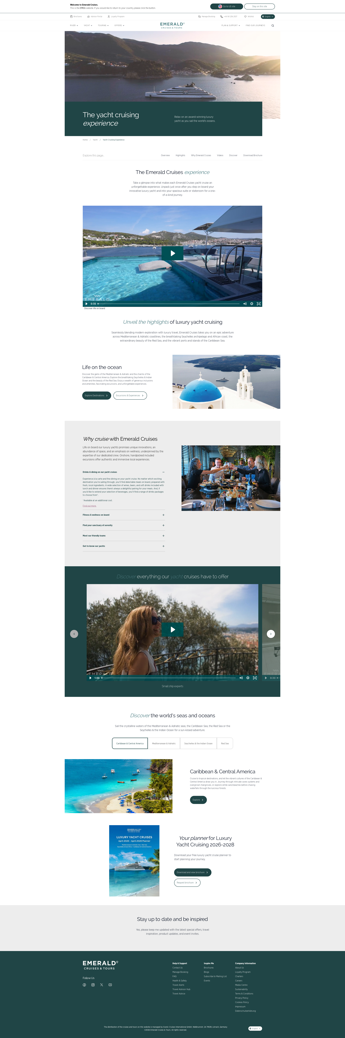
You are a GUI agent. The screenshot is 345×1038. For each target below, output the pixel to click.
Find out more (89, 506)
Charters (239, 976)
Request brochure (185, 883)
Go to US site (229, 6)
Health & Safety (179, 981)
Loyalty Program (118, 17)
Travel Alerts (178, 985)
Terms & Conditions (244, 994)
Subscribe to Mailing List (215, 976)
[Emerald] (172, 25)
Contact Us (177, 968)
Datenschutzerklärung (245, 1011)
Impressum (240, 1007)
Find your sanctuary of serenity (97, 525)
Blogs (206, 972)
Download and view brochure (190, 872)
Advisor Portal (96, 17)
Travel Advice (178, 994)
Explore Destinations (94, 395)
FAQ (174, 976)
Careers (238, 981)
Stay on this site (259, 6)
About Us (239, 968)
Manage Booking (208, 17)
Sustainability (241, 989)
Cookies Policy (242, 1002)
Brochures (78, 17)
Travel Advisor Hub (181, 989)
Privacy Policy (241, 998)
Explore (196, 800)
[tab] (130, 743)
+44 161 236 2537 (230, 17)
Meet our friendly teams (94, 536)
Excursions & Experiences (128, 395)
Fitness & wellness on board (96, 515)
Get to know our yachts (94, 546)
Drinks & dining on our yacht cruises (100, 472)
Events (207, 981)
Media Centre (241, 985)
